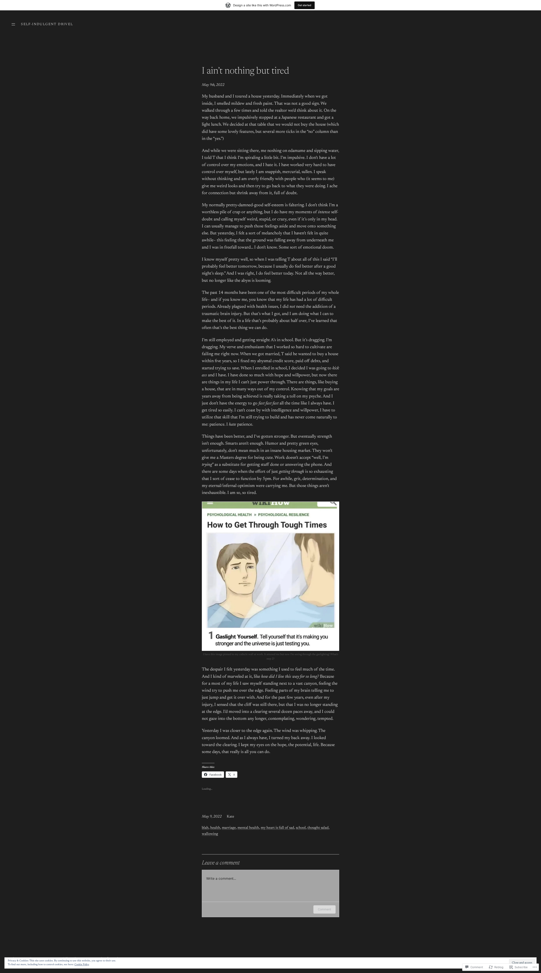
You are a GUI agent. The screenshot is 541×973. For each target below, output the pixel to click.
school (301, 828)
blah (205, 828)
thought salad (318, 828)
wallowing (210, 834)
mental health (248, 828)
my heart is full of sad (277, 828)
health (215, 828)
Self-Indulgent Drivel (47, 24)
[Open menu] (13, 24)
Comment (324, 909)
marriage (229, 828)
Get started (304, 5)
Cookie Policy (81, 964)
